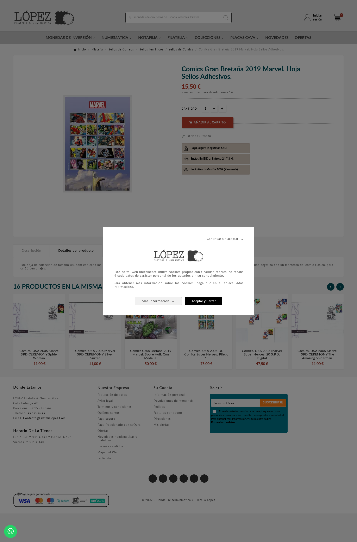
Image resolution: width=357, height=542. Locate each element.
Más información (158, 301)
